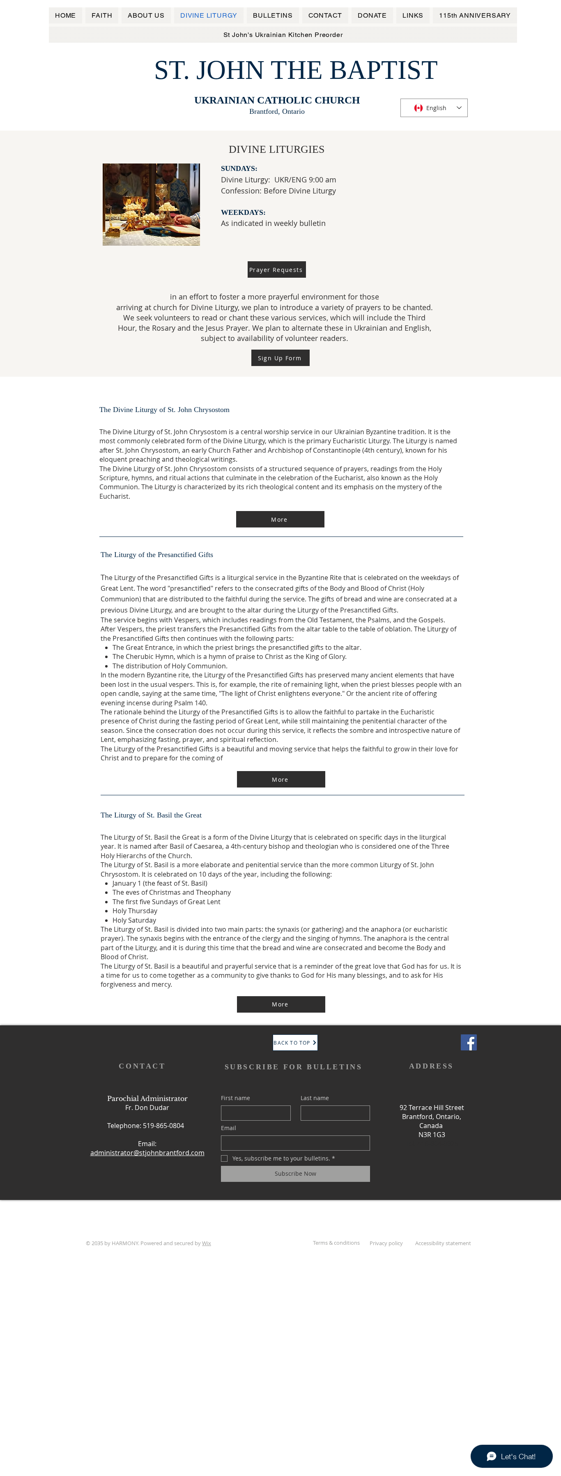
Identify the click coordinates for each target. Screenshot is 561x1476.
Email (228, 1128)
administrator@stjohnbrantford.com (147, 1152)
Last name (315, 1098)
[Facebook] (469, 1042)
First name (235, 1098)
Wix (206, 1243)
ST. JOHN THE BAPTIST (296, 70)
